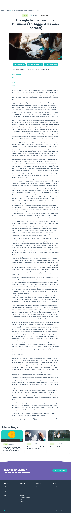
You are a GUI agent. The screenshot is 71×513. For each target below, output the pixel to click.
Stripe (13, 85)
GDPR (54, 491)
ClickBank (14, 88)
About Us (38, 486)
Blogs (2, 10)
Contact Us (38, 491)
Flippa (13, 77)
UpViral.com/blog (16, 74)
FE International (15, 80)
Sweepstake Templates (25, 497)
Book (21, 499)
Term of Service (56, 486)
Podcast (8, 10)
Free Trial (22, 501)
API (20, 486)
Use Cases (22, 491)
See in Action (6, 486)
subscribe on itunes (19, 64)
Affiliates (22, 495)
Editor (5, 495)
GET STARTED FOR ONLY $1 (60, 470)
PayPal (13, 82)
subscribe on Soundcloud (35, 64)
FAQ (21, 493)
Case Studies (23, 489)
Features (5, 489)
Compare (6, 493)
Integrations (6, 491)
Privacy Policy (56, 489)
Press (37, 493)
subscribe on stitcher (51, 64)
